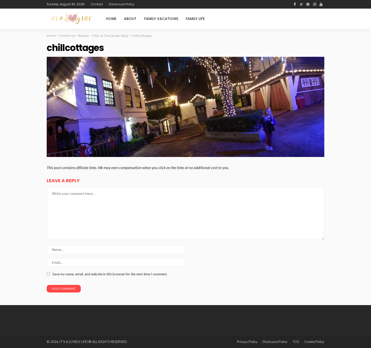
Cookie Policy (314, 342)
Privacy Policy (247, 342)
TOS (296, 342)
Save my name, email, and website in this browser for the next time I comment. (109, 274)
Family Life (195, 18)
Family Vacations (161, 18)
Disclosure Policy (121, 4)
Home (111, 18)
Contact (97, 4)
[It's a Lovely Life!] (72, 19)
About (130, 18)
